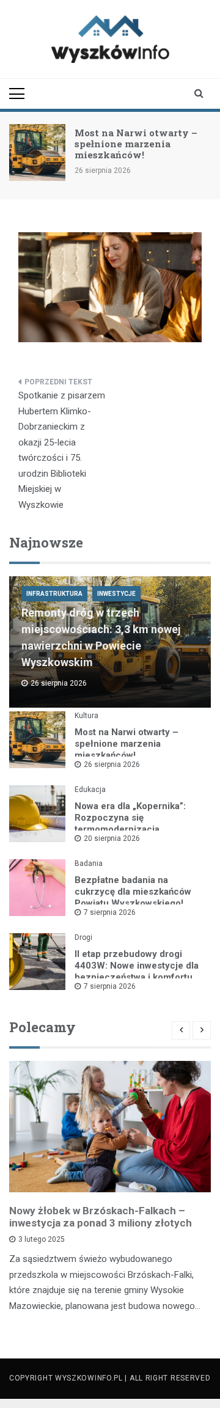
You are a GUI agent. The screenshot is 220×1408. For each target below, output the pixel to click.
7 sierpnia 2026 (110, 912)
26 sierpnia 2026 (112, 764)
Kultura (86, 715)
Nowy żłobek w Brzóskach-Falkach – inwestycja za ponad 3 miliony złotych (100, 1216)
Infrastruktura (54, 593)
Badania (89, 863)
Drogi (83, 937)
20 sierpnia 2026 (112, 838)
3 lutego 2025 (41, 1239)
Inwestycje (116, 593)
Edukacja (90, 789)
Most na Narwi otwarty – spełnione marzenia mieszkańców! (136, 144)
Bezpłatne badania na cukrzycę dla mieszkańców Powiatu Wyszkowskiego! (133, 892)
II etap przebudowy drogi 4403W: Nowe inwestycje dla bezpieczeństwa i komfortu (137, 965)
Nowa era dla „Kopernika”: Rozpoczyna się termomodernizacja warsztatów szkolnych (130, 823)
